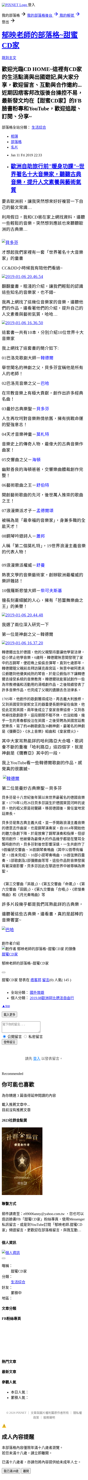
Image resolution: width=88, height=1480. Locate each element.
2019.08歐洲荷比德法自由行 (52, 998)
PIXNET (21, 1412)
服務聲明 (49, 1417)
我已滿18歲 (11, 1471)
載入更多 (9, 1014)
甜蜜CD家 (10, 954)
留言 (45, 980)
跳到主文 (9, 58)
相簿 (14, 136)
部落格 (16, 142)
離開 (26, 1471)
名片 (14, 147)
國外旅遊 (37, 992)
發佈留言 (9, 1042)
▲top (6, 1006)
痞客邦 (35, 980)
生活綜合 (39, 127)
